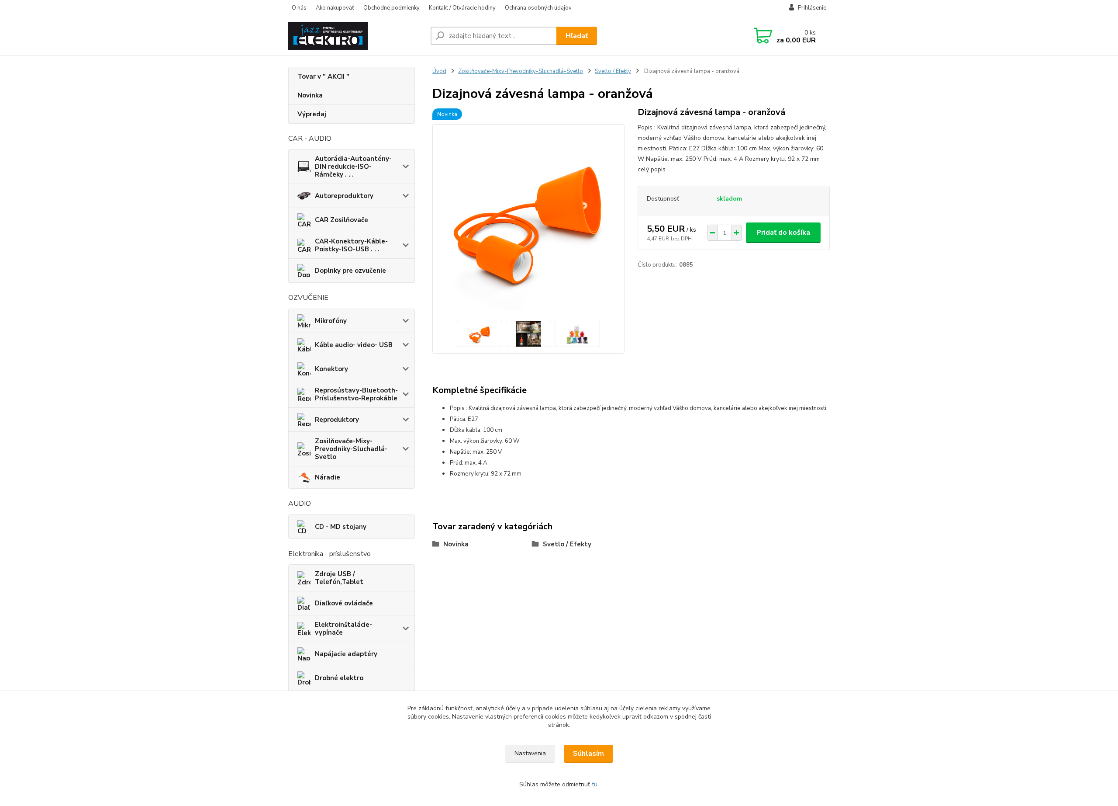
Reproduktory (337, 419)
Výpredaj (311, 114)
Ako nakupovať (335, 8)
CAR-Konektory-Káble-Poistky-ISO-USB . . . (351, 245)
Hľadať (577, 36)
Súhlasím (588, 753)
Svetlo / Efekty (613, 71)
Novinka (310, 95)
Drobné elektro (339, 678)
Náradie (327, 477)
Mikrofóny (331, 320)
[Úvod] (356, 36)
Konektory (331, 369)
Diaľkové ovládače (344, 603)
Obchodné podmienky (391, 8)
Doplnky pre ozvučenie (350, 270)
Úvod (439, 71)
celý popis (652, 169)
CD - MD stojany (340, 526)
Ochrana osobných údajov (538, 8)
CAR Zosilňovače (341, 219)
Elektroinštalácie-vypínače (343, 628)
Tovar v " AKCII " (323, 76)
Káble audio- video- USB (354, 344)
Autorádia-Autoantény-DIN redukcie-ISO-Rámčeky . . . (353, 166)
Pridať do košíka (783, 232)
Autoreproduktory (344, 195)
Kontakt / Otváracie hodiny (462, 8)
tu (594, 784)
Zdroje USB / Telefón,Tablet (339, 578)
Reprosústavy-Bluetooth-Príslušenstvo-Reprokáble (356, 394)
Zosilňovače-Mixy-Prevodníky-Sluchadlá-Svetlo (351, 449)
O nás (299, 8)
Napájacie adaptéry (346, 654)
